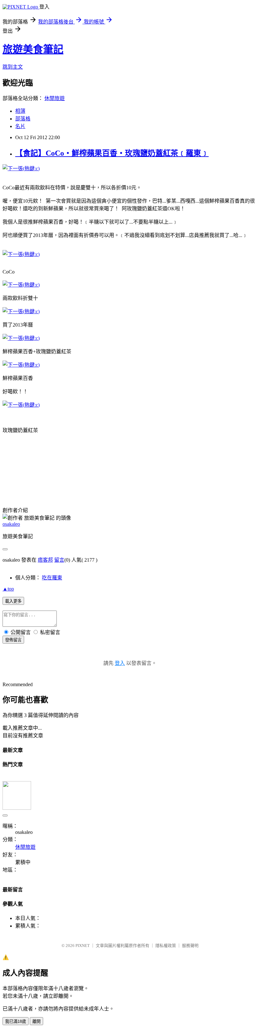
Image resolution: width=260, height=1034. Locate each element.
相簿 (20, 111)
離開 (36, 1021)
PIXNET (82, 945)
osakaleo (11, 524)
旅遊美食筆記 (33, 49)
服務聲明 (190, 945)
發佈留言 (13, 640)
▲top (8, 588)
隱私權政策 (165, 945)
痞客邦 (45, 560)
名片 (20, 126)
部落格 (22, 118)
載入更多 (13, 601)
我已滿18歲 (15, 1021)
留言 (59, 560)
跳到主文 (13, 67)
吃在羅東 (52, 577)
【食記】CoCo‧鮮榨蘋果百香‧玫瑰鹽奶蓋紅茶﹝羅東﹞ (112, 153)
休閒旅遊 (54, 98)
